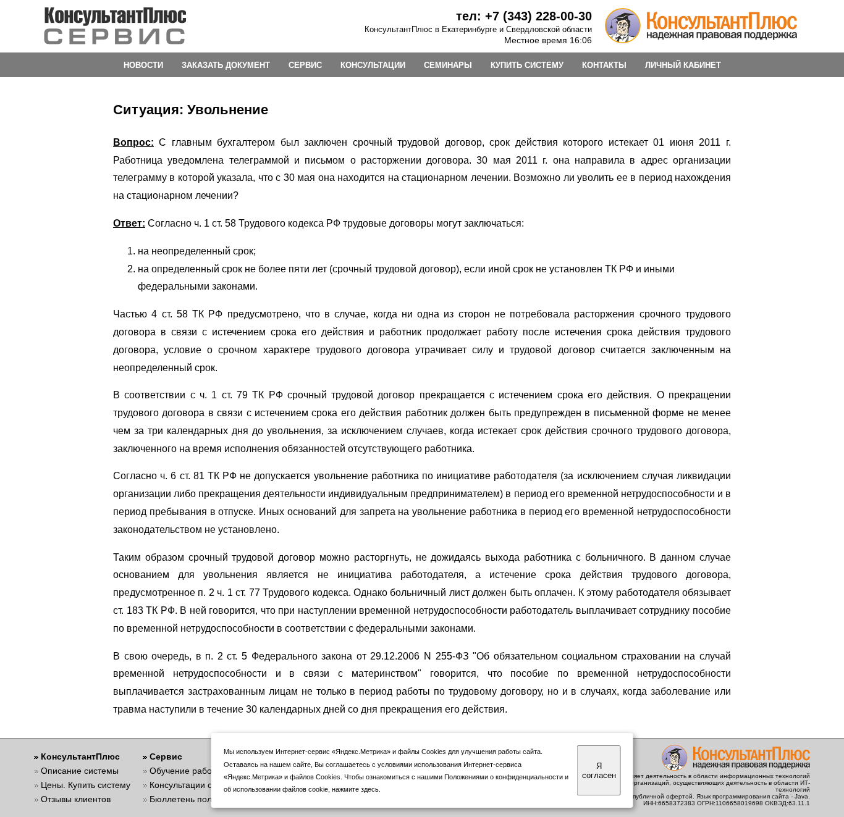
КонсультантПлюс (80, 756)
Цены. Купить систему (85, 785)
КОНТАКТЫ (604, 65)
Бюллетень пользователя (201, 799)
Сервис (166, 756)
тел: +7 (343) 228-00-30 (524, 16)
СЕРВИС (305, 65)
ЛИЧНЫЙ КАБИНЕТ (683, 65)
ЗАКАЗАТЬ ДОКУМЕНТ (226, 65)
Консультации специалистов (207, 785)
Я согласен (599, 770)
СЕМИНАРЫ (448, 65)
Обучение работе (185, 771)
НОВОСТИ (143, 65)
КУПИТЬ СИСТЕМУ (527, 65)
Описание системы (80, 771)
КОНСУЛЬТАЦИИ (372, 65)
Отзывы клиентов (76, 799)
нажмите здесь (355, 789)
